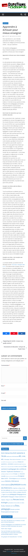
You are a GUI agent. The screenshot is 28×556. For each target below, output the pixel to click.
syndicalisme (11, 502)
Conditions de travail (18, 466)
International (6, 485)
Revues (16, 499)
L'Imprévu (14, 488)
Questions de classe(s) (16, 36)
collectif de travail (17, 464)
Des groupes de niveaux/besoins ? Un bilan (11, 536)
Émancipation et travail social (9, 512)
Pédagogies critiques (13, 496)
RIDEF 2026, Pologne (6, 528)
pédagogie (13, 494)
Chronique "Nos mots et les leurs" (12, 459)
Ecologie (15, 474)
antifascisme (9, 456)
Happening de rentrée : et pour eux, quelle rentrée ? (13, 342)
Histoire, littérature (12, 481)
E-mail (3, 393)
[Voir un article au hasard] (25, 14)
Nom (3, 386)
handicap (23, 478)
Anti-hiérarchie (7, 453)
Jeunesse (15, 484)
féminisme (18, 478)
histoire (3, 481)
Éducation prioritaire (15, 509)
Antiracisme (15, 456)
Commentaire (5, 365)
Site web (3, 400)
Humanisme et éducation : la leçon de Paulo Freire (14, 348)
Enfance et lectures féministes (12, 476)
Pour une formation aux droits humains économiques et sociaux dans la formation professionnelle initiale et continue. (11, 532)
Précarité (7, 494)
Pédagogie (5, 23)
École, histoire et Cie (8, 506)
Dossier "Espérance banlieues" (11, 471)
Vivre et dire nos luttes (19, 502)
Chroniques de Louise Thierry (11, 462)
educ (18, 473)
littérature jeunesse (15, 490)
